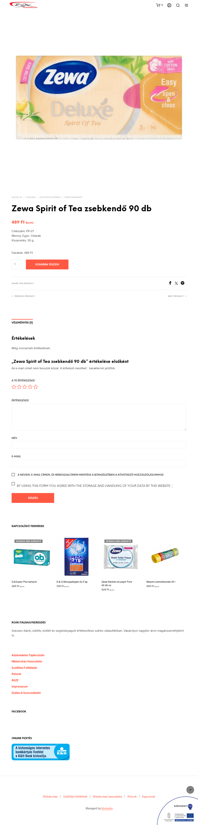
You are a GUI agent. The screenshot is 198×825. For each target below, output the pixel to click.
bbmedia (107, 808)
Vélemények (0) (22, 323)
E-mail (16, 456)
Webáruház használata (27, 661)
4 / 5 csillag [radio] (30, 386)
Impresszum (20, 686)
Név (14, 438)
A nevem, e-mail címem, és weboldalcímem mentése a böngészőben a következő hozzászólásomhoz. (91, 475)
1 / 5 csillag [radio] (14, 386)
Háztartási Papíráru (50, 197)
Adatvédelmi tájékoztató (28, 655)
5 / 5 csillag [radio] (35, 386)
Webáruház (50, 796)
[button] (159, 5)
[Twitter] (178, 283)
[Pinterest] (183, 283)
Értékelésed (21, 400)
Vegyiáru (31, 197)
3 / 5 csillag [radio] (24, 386)
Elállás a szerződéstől (26, 692)
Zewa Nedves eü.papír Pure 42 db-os (117, 583)
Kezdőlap (17, 197)
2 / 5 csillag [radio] (19, 386)
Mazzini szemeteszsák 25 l (160, 581)
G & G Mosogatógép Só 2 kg (71, 581)
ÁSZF (15, 680)
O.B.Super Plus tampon (24, 581)
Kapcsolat (148, 796)
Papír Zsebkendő (73, 197)
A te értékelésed (24, 380)
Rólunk (16, 674)
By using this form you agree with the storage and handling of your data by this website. (95, 486)
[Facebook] (171, 283)
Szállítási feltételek (24, 667)
